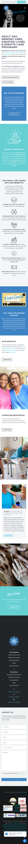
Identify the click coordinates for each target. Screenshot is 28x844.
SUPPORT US (21, 2)
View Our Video (8, 82)
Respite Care (7, 54)
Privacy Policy (20, 773)
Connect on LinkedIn (14, 697)
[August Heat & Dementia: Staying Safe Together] (14, 496)
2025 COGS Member (21, 830)
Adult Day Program (11, 350)
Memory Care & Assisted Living (18, 52)
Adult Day (7, 52)
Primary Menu (25, 8)
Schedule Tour (14, 114)
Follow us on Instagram (14, 702)
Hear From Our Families (10, 77)
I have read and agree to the (13, 773)
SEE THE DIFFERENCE (14, 93)
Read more (8, 535)
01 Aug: (13, 513)
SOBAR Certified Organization (10, 825)
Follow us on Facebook (14, 691)
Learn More (7, 359)
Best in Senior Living (15, 823)
